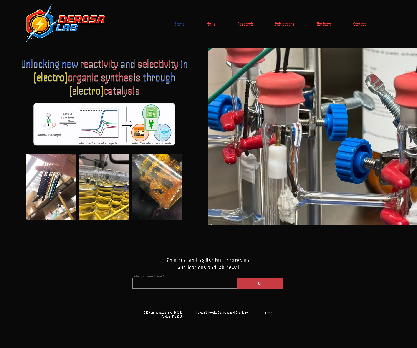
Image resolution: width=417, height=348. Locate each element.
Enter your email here (147, 276)
